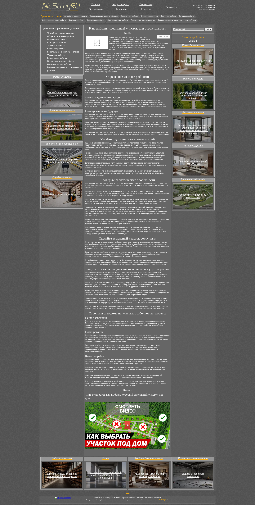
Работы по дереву (62, 458)
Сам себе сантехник (193, 45)
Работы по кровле (193, 78)
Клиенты (146, 9)
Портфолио (145, 4)
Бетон (105, 458)
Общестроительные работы (54, 20)
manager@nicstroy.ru (207, 9)
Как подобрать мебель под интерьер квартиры (149, 475)
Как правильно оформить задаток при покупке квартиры (62, 127)
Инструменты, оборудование (62, 143)
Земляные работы (168, 16)
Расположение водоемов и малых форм (193, 196)
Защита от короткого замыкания (193, 475)
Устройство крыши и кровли (75, 16)
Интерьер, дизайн (193, 145)
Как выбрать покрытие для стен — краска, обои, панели (62, 93)
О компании (96, 9)
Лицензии (121, 9)
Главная (95, 4)
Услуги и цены (120, 4)
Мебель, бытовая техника (149, 458)
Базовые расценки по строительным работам (177, 20)
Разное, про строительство (193, 458)
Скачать (193, 41)
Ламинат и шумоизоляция (62, 194)
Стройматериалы (62, 177)
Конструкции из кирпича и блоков (104, 16)
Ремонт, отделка (62, 77)
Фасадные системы (193, 112)
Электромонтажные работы (143, 20)
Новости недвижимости (62, 110)
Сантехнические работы (117, 20)
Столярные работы (149, 16)
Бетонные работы (186, 16)
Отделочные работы (129, 16)
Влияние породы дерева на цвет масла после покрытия (62, 475)
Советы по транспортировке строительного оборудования (62, 160)
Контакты (171, 6)
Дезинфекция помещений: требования (193, 162)
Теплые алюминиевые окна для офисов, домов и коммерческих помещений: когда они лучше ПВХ (193, 129)
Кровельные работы (95, 20)
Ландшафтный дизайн (193, 179)
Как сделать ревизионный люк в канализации (193, 62)
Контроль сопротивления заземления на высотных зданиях (193, 96)
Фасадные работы (76, 20)
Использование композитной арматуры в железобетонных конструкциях (106, 475)
